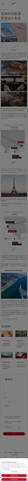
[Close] (26, 459)
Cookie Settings (14, 471)
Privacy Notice (7, 468)
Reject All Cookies (14, 475)
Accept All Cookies (14, 479)
